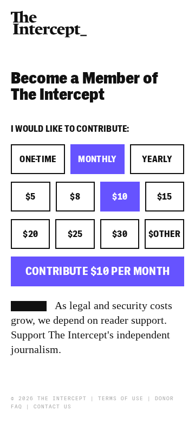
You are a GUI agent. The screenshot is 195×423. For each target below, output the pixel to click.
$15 (164, 197)
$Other (164, 234)
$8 (75, 197)
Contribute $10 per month (97, 271)
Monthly (97, 159)
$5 (30, 197)
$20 (30, 234)
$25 (75, 234)
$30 (119, 234)
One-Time (38, 159)
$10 (119, 197)
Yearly (157, 159)
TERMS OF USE (121, 398)
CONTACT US (53, 406)
